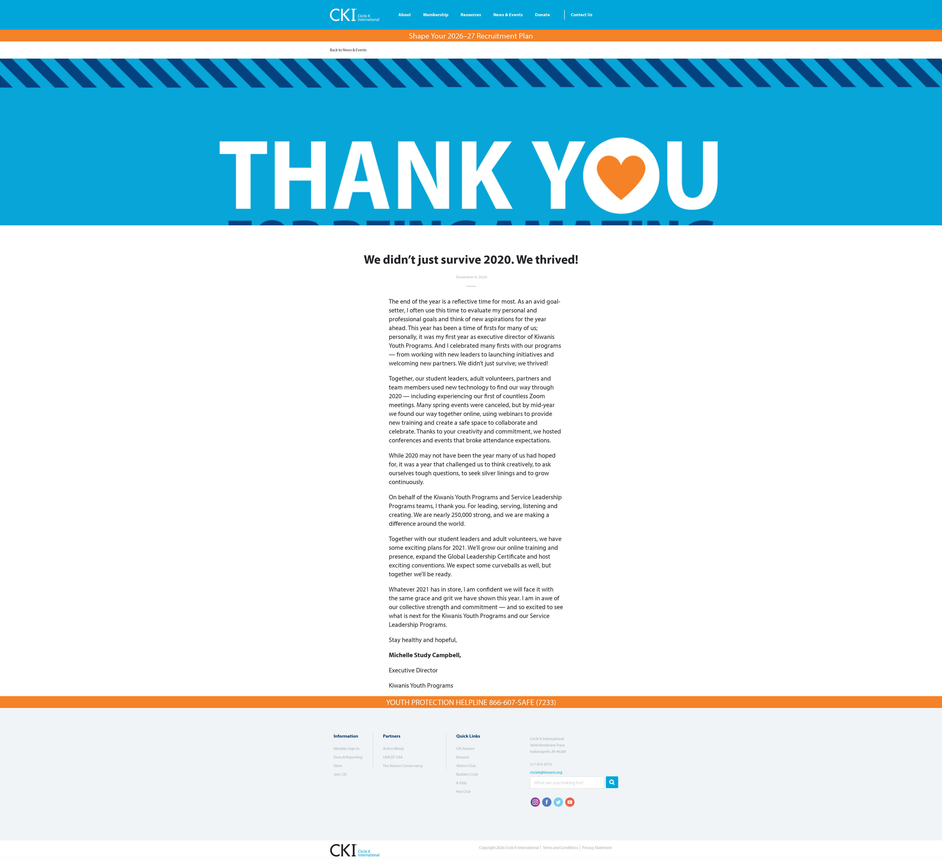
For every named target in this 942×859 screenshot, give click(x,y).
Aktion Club (466, 765)
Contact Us (581, 14)
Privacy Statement (597, 847)
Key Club (463, 791)
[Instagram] (535, 802)
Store (338, 765)
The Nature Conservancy (403, 765)
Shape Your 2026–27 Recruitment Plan (471, 35)
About (404, 14)
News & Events (508, 14)
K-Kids (461, 782)
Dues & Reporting (348, 757)
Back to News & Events (348, 49)
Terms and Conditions (560, 847)
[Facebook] (546, 802)
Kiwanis (462, 757)
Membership (435, 14)
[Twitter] (558, 802)
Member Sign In (346, 748)
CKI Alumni (465, 748)
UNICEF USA (393, 757)
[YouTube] (570, 802)
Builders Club (467, 774)
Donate (542, 14)
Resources (471, 14)
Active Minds (393, 748)
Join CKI (340, 774)
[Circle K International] (356, 15)
